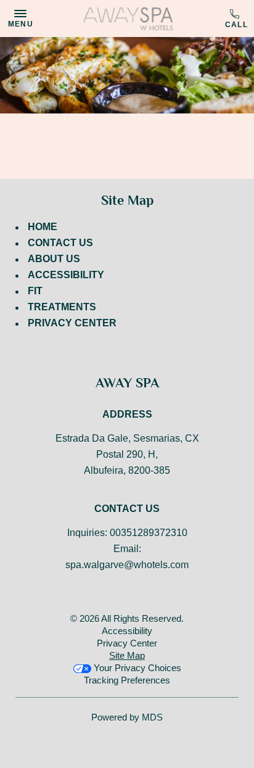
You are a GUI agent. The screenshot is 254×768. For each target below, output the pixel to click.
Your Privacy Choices (136, 668)
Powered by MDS (127, 717)
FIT (35, 291)
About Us (54, 259)
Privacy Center (72, 323)
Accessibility (66, 275)
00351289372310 (236, 19)
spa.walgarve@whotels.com (127, 564)
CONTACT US (60, 242)
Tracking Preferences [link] (127, 680)
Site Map (127, 655)
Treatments (62, 307)
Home (42, 226)
